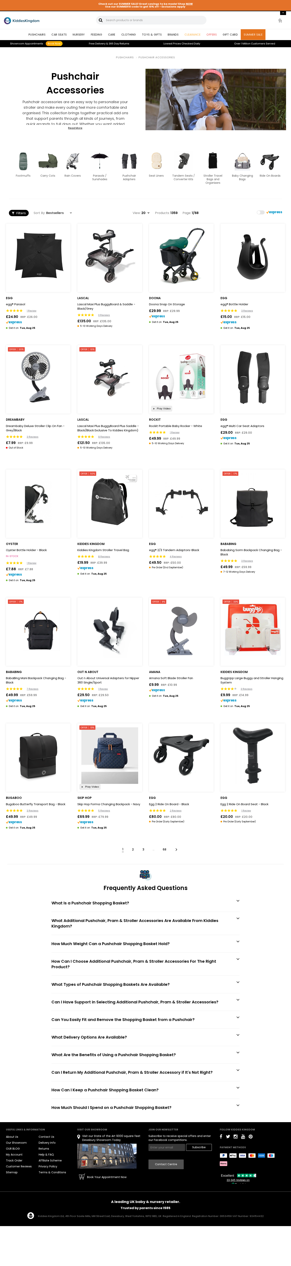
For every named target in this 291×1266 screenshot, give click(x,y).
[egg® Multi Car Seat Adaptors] (252, 377)
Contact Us (46, 1137)
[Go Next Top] (176, 849)
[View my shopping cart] (277, 21)
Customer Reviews (19, 1166)
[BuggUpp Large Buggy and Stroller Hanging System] (252, 629)
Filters (20, 213)
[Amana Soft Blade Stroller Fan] (181, 629)
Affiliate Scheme (50, 1160)
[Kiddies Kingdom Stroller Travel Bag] (109, 501)
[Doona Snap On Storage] (181, 256)
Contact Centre (166, 1164)
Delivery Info (47, 1143)
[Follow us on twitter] (228, 1137)
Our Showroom (16, 1143)
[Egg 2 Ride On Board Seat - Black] (252, 755)
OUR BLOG (13, 1149)
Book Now (54, 43)
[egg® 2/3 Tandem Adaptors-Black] (181, 501)
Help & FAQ (46, 1155)
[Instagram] (236, 1137)
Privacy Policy (48, 1166)
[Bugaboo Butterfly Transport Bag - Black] (38, 755)
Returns (119, 43)
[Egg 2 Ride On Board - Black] (181, 755)
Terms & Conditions (52, 1172)
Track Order (14, 1160)
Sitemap (12, 1172)
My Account (14, 1155)
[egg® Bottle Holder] (252, 256)
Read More (75, 128)
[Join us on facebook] (221, 1137)
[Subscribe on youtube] (243, 1137)
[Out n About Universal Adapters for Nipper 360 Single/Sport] (109, 629)
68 (164, 849)
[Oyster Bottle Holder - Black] (38, 501)
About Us (12, 1137)
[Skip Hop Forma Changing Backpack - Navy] (109, 755)
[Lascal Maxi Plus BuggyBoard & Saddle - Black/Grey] (109, 256)
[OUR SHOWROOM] (107, 1156)
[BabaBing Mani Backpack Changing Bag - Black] (38, 629)
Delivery (97, 43)
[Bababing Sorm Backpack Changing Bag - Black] (252, 501)
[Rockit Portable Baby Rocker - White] (181, 377)
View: (137, 213)
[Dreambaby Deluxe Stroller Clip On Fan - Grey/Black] (38, 377)
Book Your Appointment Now (106, 1177)
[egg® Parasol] (38, 256)
